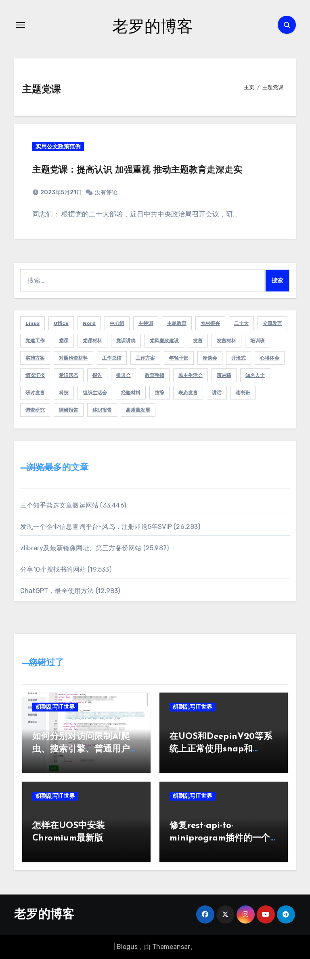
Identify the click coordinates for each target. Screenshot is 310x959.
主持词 (145, 323)
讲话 (217, 392)
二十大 (241, 323)
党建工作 (35, 340)
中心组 (117, 323)
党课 (64, 340)
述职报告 (102, 410)
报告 (97, 375)
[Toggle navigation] (20, 25)
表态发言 (188, 392)
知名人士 (255, 375)
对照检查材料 (73, 358)
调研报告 (68, 410)
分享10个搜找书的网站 (53, 569)
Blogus (127, 947)
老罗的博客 (152, 26)
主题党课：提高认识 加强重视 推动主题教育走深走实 (137, 170)
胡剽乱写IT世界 (55, 706)
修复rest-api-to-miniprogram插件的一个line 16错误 (220, 838)
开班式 (238, 358)
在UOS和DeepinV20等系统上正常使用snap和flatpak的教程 (221, 749)
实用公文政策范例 (58, 146)
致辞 (159, 392)
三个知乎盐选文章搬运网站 (59, 505)
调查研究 (35, 410)
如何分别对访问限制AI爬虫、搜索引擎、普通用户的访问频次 (85, 749)
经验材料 (130, 392)
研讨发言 (35, 392)
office (61, 323)
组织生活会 (95, 392)
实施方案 (35, 358)
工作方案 (145, 358)
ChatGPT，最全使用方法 (57, 591)
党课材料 (92, 340)
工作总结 (111, 358)
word (89, 323)
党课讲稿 (126, 340)
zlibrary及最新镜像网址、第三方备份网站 (81, 548)
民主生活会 (190, 375)
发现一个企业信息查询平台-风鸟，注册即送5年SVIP (96, 526)
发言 (198, 340)
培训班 (257, 340)
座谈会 (210, 358)
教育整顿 (154, 375)
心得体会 (269, 358)
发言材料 (226, 340)
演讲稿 (224, 375)
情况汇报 (35, 375)
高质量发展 (138, 410)
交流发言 (272, 323)
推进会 (123, 375)
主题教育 (176, 323)
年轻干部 (179, 358)
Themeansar (171, 947)
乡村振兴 (210, 323)
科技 (64, 392)
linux (32, 323)
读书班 (243, 392)
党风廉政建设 (164, 340)
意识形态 (68, 375)
